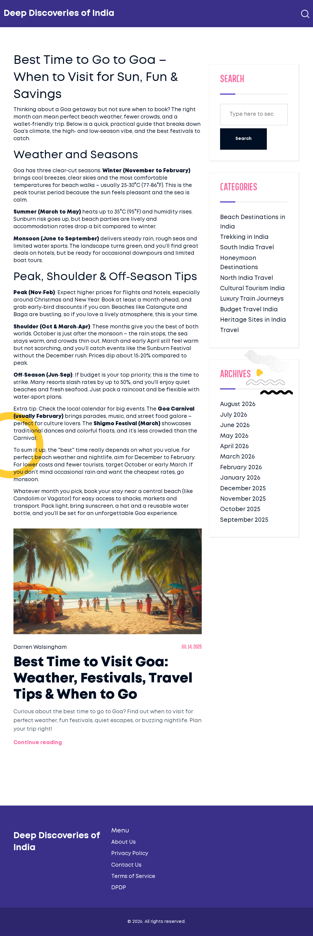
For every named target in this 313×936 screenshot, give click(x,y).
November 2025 (243, 499)
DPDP (118, 888)
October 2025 (240, 509)
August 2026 (238, 404)
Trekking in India (244, 237)
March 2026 (237, 456)
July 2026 (233, 415)
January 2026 (240, 478)
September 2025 (244, 520)
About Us (123, 842)
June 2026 (235, 425)
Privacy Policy (129, 853)
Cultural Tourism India (252, 288)
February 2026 (241, 467)
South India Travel (247, 247)
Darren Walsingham (40, 647)
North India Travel (246, 278)
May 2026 (234, 436)
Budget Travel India (249, 309)
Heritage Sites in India (253, 320)
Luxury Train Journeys (252, 299)
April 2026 (234, 446)
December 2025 (243, 488)
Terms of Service (133, 876)
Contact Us (126, 865)
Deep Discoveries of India (59, 13)
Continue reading (37, 742)
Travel (229, 330)
